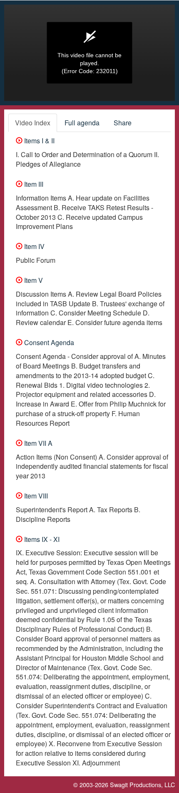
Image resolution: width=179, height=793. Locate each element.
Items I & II (38, 140)
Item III (32, 184)
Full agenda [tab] (82, 122)
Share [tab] (123, 122)
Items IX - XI (41, 539)
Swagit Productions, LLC (142, 784)
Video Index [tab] (32, 122)
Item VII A (37, 443)
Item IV (33, 246)
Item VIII (35, 496)
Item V (32, 280)
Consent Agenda (48, 342)
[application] (89, 53)
